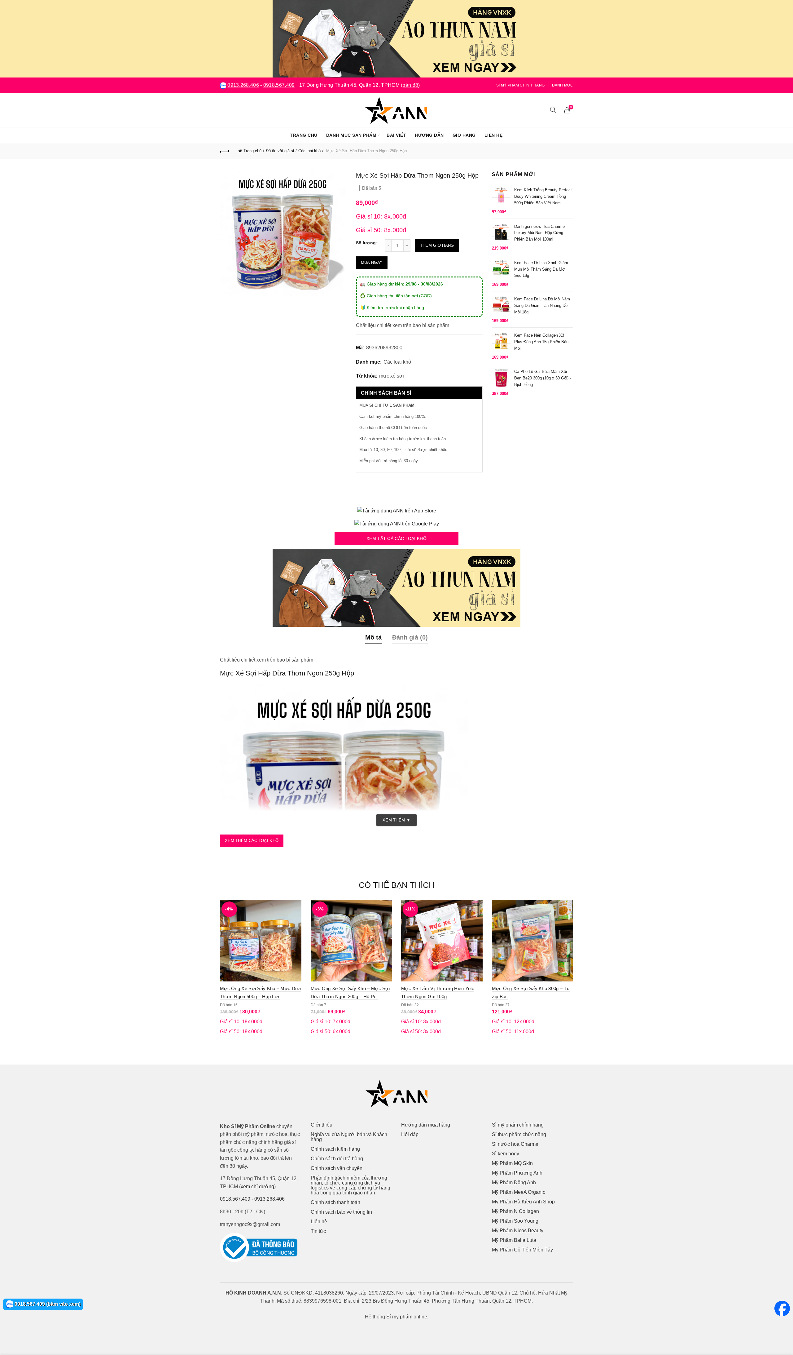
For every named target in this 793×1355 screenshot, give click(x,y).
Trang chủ (304, 135)
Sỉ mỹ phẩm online (406, 1316)
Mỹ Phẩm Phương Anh (517, 1173)
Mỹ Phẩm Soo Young (515, 1221)
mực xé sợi (391, 376)
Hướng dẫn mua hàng (425, 1124)
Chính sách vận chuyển (336, 1168)
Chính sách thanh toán (335, 1202)
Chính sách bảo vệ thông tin (341, 1212)
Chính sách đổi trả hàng (337, 1158)
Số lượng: (366, 242)
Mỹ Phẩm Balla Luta (514, 1240)
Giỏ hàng (464, 135)
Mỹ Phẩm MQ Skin (512, 1163)
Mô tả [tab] (373, 637)
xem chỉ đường (257, 1186)
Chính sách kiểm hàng (335, 1149)
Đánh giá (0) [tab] (410, 637)
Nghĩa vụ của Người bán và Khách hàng (349, 1137)
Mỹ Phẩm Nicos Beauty (517, 1230)
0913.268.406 (243, 85)
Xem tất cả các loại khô (396, 538)
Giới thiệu (321, 1124)
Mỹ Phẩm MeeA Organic (518, 1192)
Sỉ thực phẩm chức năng (519, 1134)
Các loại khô (309, 150)
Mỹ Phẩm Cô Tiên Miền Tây (522, 1249)
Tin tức (318, 1231)
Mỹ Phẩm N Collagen (515, 1211)
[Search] (553, 109)
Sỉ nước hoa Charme (515, 1144)
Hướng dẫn (429, 135)
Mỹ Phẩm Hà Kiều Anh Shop (523, 1201)
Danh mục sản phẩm (351, 135)
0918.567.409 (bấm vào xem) (47, 1304)
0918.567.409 (279, 85)
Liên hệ (493, 135)
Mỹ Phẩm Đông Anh (514, 1182)
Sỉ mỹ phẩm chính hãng (520, 85)
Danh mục (562, 85)
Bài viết (396, 135)
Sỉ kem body (505, 1153)
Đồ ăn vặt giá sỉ (280, 150)
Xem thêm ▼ (396, 820)
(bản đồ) (410, 85)
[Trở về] (224, 151)
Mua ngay (372, 262)
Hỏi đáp (409, 1134)
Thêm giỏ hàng (437, 245)
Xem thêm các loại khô (251, 840)
